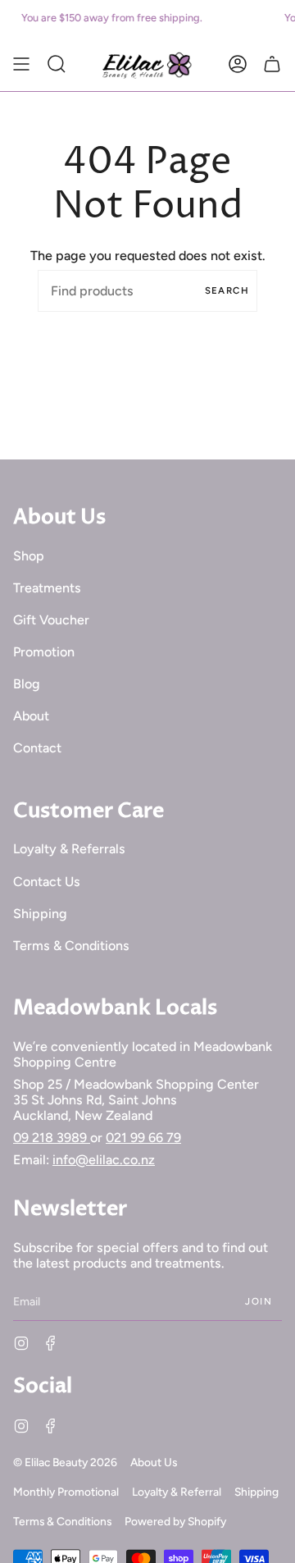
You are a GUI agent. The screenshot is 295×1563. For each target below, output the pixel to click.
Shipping (40, 913)
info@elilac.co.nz (103, 1160)
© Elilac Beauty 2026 (65, 1462)
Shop (28, 556)
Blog (26, 684)
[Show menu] (21, 64)
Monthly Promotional (66, 1491)
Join (258, 1301)
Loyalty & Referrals (69, 849)
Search (227, 290)
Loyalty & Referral (176, 1491)
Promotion (44, 652)
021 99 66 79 (143, 1137)
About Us (153, 1462)
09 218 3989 (51, 1137)
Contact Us (46, 881)
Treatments (47, 588)
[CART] (272, 64)
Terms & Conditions (71, 945)
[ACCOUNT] (237, 64)
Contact (37, 748)
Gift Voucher (51, 620)
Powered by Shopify (175, 1521)
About (31, 716)
